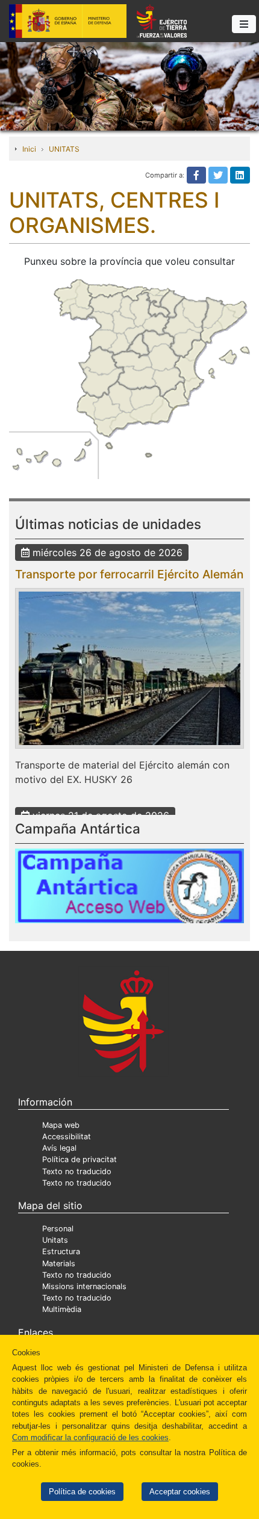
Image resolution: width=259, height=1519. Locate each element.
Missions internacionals (84, 1286)
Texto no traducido (76, 1171)
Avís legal (59, 1147)
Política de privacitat (79, 1159)
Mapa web (61, 1125)
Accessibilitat (66, 1136)
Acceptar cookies (179, 1491)
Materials (58, 1263)
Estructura (61, 1251)
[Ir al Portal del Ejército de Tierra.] (129, 85)
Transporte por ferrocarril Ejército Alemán (129, 574)
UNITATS (64, 148)
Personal (57, 1228)
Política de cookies (82, 1491)
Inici (29, 148)
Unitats (55, 1240)
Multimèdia (61, 1309)
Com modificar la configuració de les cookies (90, 1437)
